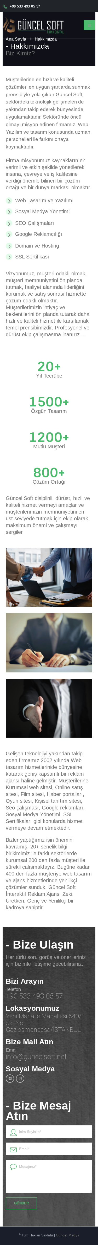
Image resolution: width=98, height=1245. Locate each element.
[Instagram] (20, 1078)
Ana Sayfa (16, 39)
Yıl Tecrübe (49, 375)
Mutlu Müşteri (49, 446)
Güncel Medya (67, 1235)
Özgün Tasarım (49, 411)
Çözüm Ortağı (49, 481)
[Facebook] (10, 1078)
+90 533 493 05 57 (25, 6)
